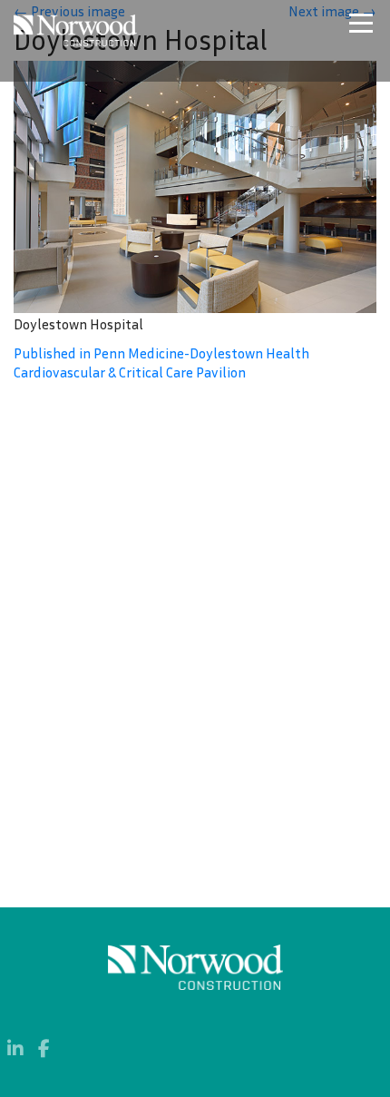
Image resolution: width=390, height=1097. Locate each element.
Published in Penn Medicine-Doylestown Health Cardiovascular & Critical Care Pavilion (161, 363)
